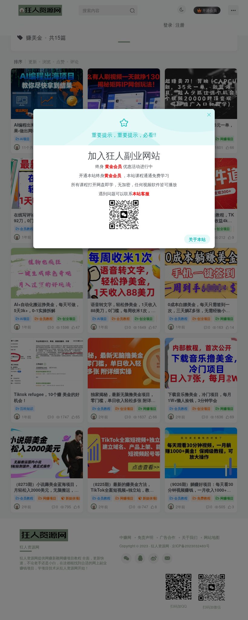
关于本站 (197, 239)
